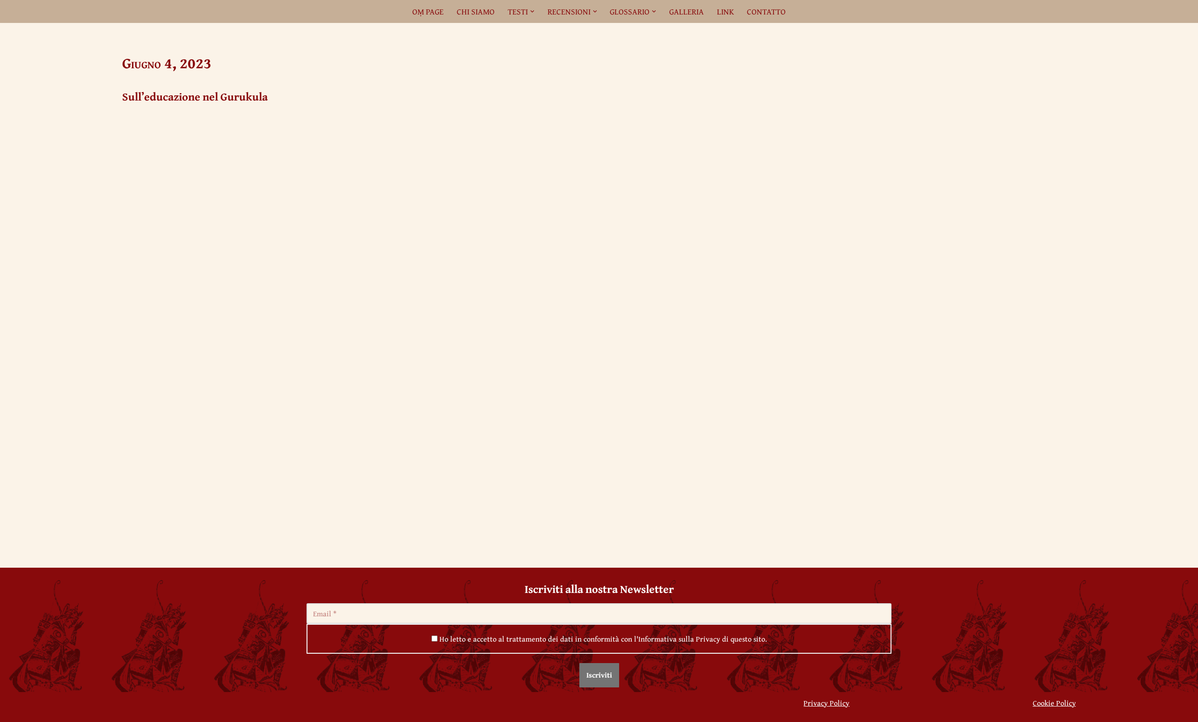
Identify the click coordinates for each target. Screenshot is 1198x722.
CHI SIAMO (476, 11)
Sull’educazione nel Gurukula (195, 96)
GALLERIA (686, 11)
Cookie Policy (1054, 702)
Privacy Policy (826, 702)
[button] (532, 11)
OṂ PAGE (428, 11)
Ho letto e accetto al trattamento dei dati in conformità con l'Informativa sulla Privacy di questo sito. (602, 638)
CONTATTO (766, 11)
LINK (725, 11)
